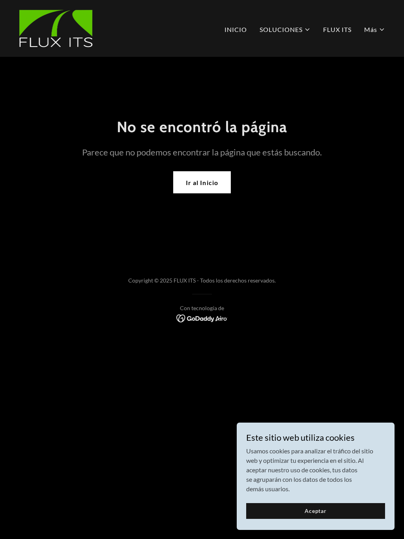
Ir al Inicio (202, 182)
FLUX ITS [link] (337, 29)
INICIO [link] (235, 29)
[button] (285, 29)
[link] (56, 27)
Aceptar (316, 510)
